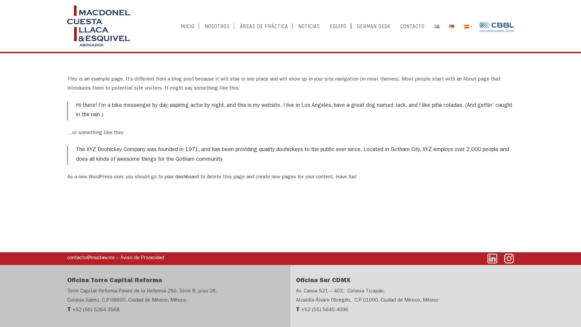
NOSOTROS (217, 25)
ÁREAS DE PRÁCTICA (264, 25)
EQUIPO (338, 25)
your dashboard (182, 177)
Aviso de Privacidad (142, 258)
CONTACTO (412, 25)
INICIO (188, 25)
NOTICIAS (309, 25)
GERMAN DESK (373, 25)
